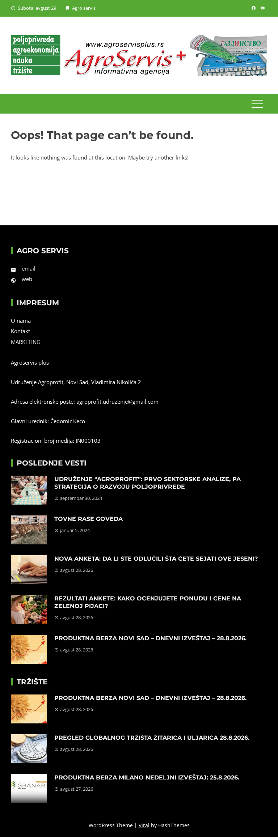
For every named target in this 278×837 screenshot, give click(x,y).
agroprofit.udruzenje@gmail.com (117, 401)
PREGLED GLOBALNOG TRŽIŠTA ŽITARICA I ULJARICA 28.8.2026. (151, 737)
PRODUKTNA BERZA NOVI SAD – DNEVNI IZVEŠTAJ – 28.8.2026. (150, 638)
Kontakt (20, 331)
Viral (144, 825)
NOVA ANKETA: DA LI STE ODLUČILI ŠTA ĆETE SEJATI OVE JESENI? (156, 558)
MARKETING (26, 341)
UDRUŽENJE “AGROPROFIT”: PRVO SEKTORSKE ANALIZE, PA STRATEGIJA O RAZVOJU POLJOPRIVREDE (147, 483)
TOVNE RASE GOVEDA (88, 518)
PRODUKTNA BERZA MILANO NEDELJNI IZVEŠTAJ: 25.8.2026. (146, 777)
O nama (21, 320)
